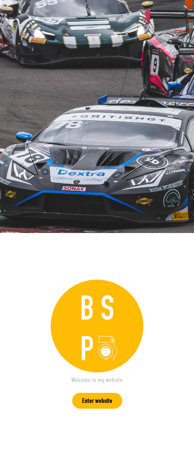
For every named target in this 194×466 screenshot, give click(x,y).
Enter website (97, 401)
